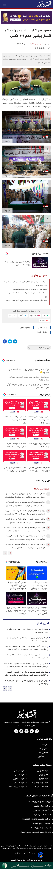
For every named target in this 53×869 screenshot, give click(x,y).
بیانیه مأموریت (42, 756)
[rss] (16, 731)
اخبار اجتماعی (18, 782)
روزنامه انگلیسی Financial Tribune (36, 819)
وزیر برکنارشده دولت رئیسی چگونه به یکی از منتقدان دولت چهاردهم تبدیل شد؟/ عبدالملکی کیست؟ (25, 546)
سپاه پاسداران (25, 327)
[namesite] (44, 4)
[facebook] (37, 731)
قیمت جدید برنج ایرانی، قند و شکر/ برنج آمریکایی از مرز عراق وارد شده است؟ (27, 639)
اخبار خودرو (43, 778)
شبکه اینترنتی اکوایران (42, 810)
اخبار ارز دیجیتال (41, 786)
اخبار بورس (43, 774)
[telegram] (21, 731)
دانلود (7, 140)
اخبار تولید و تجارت (40, 782)
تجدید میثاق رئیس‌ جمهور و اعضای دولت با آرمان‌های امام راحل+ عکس (26, 682)
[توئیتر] (10, 341)
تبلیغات (45, 744)
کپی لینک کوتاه (44, 348)
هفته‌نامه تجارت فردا (42, 814)
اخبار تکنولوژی (18, 778)
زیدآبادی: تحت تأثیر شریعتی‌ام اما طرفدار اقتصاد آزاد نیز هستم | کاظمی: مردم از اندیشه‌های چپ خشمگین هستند (25, 504)
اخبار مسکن (19, 774)
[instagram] (26, 731)
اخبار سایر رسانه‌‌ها (16, 786)
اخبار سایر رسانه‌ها (36, 44)
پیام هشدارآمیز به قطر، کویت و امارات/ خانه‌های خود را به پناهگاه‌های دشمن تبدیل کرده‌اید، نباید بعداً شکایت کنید (26, 648)
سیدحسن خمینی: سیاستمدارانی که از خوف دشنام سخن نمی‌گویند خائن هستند (27, 656)
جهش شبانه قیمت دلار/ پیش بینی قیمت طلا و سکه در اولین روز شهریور (27, 631)
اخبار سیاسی (19, 770)
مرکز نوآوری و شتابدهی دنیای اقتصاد (36, 832)
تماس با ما (44, 748)
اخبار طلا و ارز (42, 770)
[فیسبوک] (5, 341)
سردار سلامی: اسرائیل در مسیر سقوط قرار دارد (30, 289)
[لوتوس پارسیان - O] (26, 865)
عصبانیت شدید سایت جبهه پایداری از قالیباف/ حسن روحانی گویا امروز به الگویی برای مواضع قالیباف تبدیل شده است (25, 496)
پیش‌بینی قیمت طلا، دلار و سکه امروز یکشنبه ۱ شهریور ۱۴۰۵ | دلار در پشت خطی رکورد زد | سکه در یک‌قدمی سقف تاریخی (26, 674)
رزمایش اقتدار (43, 332)
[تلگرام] (15, 341)
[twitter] (31, 731)
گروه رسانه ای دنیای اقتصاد (39, 801)
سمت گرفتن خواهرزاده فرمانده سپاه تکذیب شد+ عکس (26, 300)
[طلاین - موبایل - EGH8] (26, 17)
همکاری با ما (43, 752)
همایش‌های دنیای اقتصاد (40, 828)
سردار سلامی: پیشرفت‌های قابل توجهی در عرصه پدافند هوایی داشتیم (25, 284)
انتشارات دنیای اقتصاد (42, 823)
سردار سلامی (43, 327)
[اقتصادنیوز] (26, 714)
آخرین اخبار (43, 623)
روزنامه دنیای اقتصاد (42, 806)
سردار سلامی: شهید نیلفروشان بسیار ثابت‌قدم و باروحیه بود (25, 295)
